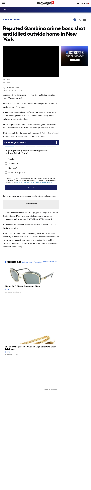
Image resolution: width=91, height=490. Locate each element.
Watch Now (82, 3)
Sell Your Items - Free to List (32, 262)
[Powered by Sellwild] (54, 389)
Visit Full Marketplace (50, 262)
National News (11, 19)
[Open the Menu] (4, 3)
